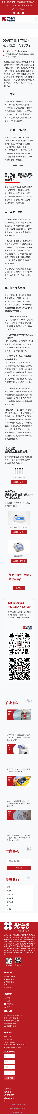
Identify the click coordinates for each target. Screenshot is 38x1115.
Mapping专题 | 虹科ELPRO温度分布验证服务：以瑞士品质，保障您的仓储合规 (19, 838)
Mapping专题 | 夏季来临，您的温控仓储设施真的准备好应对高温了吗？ (19, 803)
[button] (8, 966)
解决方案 (10, 898)
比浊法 (26, 54)
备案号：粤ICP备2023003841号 (17, 1108)
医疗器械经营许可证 (17, 1112)
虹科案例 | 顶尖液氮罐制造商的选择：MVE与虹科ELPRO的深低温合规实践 (18, 737)
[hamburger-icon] (32, 19)
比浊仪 (21, 54)
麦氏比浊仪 (12, 57)
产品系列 (10, 891)
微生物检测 (14, 54)
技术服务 (10, 902)
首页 (8, 887)
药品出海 (10, 894)
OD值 (7, 54)
